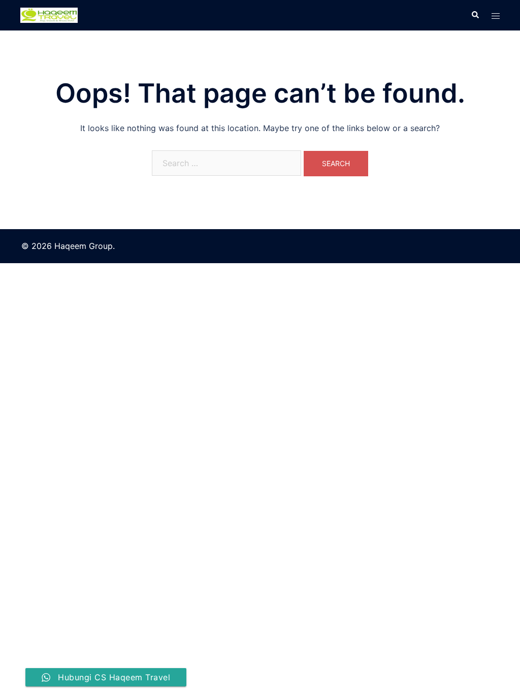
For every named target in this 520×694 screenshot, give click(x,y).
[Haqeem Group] (49, 14)
